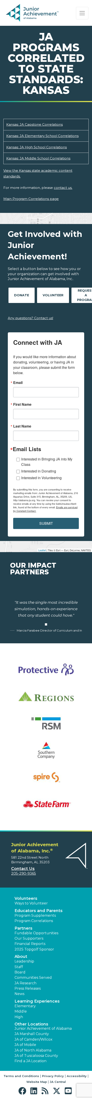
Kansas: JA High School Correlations (36, 147)
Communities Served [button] (33, 977)
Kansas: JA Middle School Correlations (38, 158)
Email (18, 382)
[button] (23, 1091)
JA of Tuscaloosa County (36, 1056)
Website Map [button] (36, 1082)
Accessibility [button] (77, 1076)
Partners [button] (23, 928)
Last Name (22, 426)
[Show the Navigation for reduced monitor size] (82, 13)
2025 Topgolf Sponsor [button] (34, 949)
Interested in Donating (38, 471)
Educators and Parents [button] (39, 911)
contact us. (63, 188)
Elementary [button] (25, 1006)
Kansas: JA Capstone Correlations (34, 124)
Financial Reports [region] (30, 944)
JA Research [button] (25, 983)
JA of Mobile (25, 1045)
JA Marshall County (32, 1034)
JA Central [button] (58, 1082)
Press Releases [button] (28, 988)
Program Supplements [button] (35, 915)
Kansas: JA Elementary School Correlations (42, 136)
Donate (21, 295)
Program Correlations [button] (34, 921)
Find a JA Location (30, 1061)
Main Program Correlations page (31, 199)
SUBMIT (46, 523)
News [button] (19, 994)
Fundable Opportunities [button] (36, 933)
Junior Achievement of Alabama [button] (43, 1028)
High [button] (19, 1017)
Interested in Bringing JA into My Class (46, 461)
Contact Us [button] (23, 869)
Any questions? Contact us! (30, 318)
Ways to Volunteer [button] (31, 903)
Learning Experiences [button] (37, 1001)
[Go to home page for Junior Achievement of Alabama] (33, 13)
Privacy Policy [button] (53, 1076)
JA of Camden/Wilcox (33, 1039)
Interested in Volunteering (41, 477)
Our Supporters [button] (29, 938)
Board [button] (20, 972)
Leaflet (42, 550)
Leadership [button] (24, 961)
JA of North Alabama (33, 1050)
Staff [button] (19, 967)
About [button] (21, 957)
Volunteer (53, 295)
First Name (22, 404)
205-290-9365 (23, 873)
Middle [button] (21, 1011)
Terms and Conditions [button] (21, 1076)
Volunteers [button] (26, 898)
